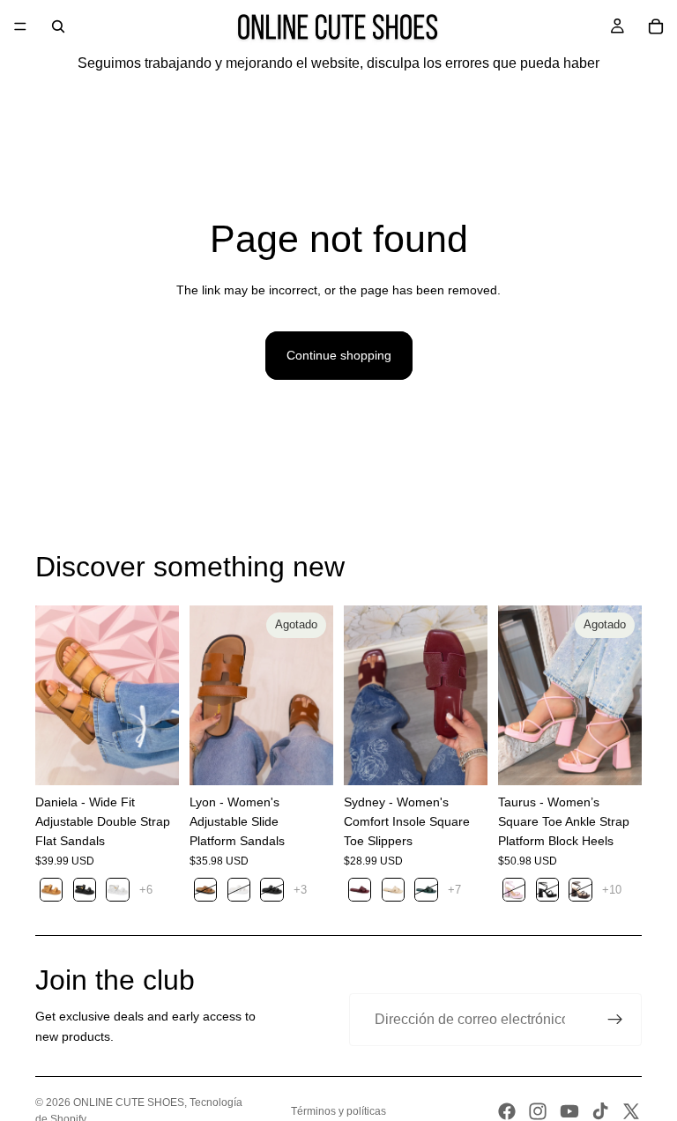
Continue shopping (338, 355)
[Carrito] (655, 26)
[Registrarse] (615, 1019)
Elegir (166, 758)
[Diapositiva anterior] (54, 695)
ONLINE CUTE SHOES (128, 1102)
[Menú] (20, 26)
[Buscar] (58, 26)
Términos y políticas (338, 1111)
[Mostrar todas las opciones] (146, 889)
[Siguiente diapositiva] (159, 695)
